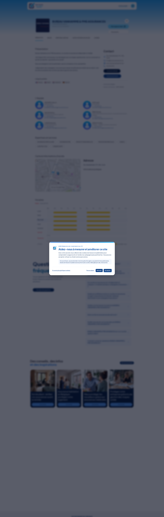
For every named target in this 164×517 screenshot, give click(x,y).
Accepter (108, 270)
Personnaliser (90, 270)
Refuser (99, 270)
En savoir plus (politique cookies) (61, 270)
